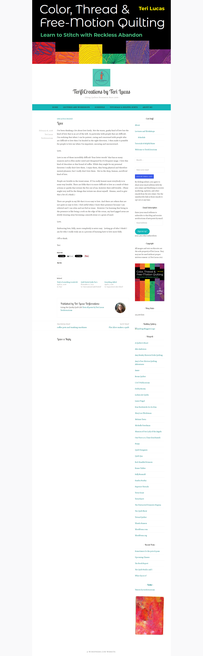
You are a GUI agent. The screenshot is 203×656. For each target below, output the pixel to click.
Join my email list (144, 176)
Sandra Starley (140, 480)
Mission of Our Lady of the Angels (148, 431)
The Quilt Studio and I (143, 569)
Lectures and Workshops (76, 107)
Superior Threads (142, 486)
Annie (137, 370)
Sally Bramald (140, 474)
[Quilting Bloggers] (145, 329)
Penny (137, 443)
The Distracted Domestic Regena (148, 505)
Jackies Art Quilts (142, 395)
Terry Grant (139, 492)
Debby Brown (140, 389)
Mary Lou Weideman (143, 413)
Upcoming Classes (142, 557)
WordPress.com (141, 529)
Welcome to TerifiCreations (146, 149)
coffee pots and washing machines (72, 326)
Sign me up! (142, 231)
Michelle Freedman (142, 425)
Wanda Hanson (141, 523)
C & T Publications (142, 382)
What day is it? (141, 575)
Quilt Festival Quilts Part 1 (89, 282)
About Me (147, 107)
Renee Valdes (140, 468)
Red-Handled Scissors (143, 462)
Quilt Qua (139, 456)
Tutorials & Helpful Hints (124, 107)
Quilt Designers (141, 450)
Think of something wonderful (67, 282)
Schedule (100, 107)
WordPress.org (141, 535)
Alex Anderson (140, 349)
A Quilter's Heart (141, 343)
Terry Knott (139, 499)
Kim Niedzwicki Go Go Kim (146, 407)
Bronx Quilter (140, 376)
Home (55, 107)
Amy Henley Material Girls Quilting (149, 355)
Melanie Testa (140, 419)
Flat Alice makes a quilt (119, 326)
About (137, 125)
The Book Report (141, 563)
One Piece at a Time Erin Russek (147, 437)
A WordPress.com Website (101, 652)
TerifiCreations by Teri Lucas (101, 91)
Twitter (149, 584)
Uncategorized (65, 119)
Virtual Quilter (141, 517)
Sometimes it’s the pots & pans (147, 551)
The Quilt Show (141, 511)
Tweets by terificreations (145, 590)
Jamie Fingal (140, 401)
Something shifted (111, 282)
